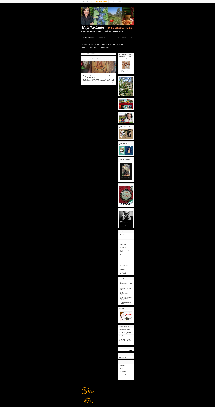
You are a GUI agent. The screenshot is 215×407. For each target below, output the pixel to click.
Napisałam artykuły (85, 396)
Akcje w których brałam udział (90, 397)
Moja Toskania (110, 58)
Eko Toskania (123, 234)
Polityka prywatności (88, 392)
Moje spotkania (123, 254)
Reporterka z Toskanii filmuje (124, 266)
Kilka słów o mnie (87, 398)
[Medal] (126, 205)
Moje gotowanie (87, 400)
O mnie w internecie (88, 401)
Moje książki (83, 393)
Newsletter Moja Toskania (101, 1)
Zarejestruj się (123, 365)
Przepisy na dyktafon (124, 262)
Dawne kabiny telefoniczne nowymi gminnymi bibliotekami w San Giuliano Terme (125, 288)
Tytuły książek (87, 395)
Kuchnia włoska (104, 58)
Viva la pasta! (122, 269)
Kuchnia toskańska (124, 238)
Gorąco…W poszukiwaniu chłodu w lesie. (125, 340)
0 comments (84, 59)
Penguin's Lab (118, 404)
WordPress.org (123, 378)
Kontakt (128, 329)
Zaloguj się (122, 368)
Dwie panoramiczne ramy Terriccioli (125, 303)
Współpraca (86, 403)
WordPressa (132, 404)
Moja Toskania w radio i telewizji (125, 251)
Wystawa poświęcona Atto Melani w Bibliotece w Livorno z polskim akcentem (126, 282)
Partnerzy (83, 404)
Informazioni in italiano (85, 388)
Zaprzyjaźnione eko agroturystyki (124, 273)
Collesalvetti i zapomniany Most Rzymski (125, 343)
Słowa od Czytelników (88, 402)
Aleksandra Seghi (90, 58)
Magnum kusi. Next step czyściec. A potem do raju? (96, 77)
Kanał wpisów (123, 371)
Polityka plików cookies (89, 391)
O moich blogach (87, 390)
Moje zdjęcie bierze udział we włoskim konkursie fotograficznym (126, 298)
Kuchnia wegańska (124, 241)
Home (84, 53)
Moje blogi (83, 389)
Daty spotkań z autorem (89, 394)
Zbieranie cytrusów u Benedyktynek (125, 333)
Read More (112, 82)
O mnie (82, 396)
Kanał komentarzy (123, 374)
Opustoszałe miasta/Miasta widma (125, 258)
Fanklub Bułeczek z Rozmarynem (87, 387)
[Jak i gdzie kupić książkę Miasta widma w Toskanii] (126, 172)
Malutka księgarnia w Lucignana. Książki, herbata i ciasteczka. (126, 293)
